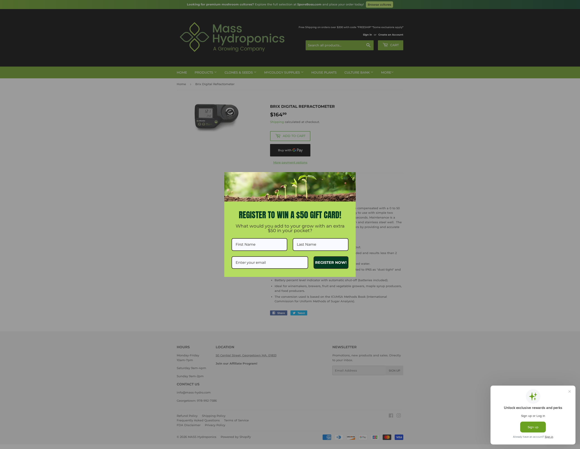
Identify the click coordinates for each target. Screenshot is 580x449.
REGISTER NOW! (331, 262)
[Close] (350, 177)
